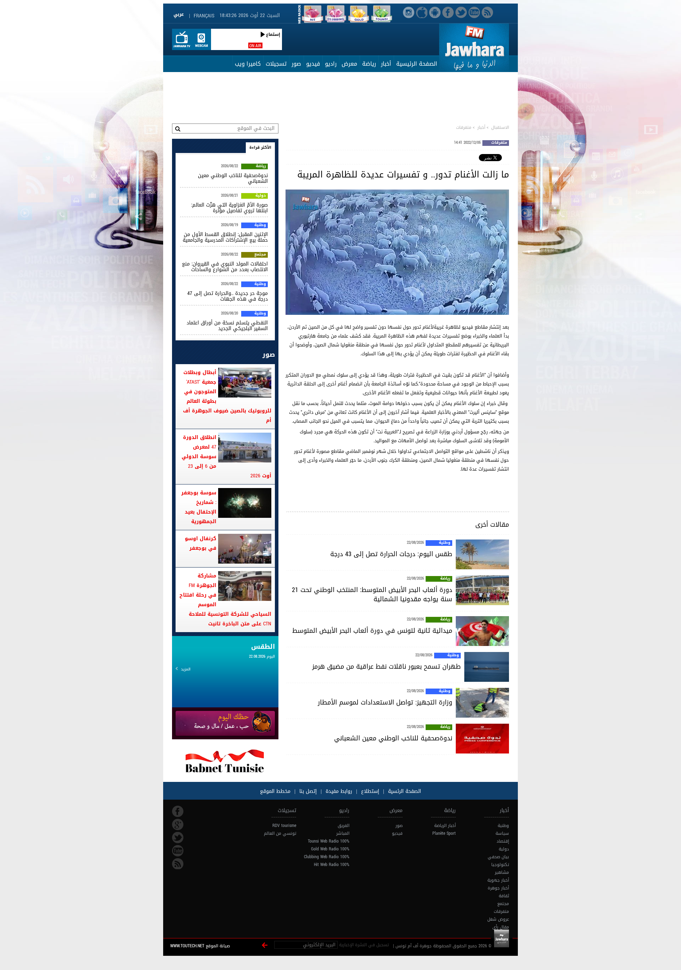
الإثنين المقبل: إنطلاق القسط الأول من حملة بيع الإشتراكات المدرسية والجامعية (225, 237)
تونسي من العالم (280, 833)
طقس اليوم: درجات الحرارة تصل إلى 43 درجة (391, 554)
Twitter (177, 837)
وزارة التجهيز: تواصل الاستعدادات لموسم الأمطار (385, 702)
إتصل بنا (307, 791)
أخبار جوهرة (498, 888)
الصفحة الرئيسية (416, 63)
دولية (260, 196)
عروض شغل (498, 919)
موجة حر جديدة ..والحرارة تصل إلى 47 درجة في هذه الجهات (227, 296)
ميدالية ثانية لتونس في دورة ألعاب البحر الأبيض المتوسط (372, 630)
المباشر (342, 833)
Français (204, 16)
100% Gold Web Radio (330, 849)
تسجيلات (276, 63)
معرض (349, 63)
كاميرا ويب (248, 63)
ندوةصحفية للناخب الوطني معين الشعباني (393, 738)
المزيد (185, 669)
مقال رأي (500, 927)
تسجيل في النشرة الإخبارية (364, 945)
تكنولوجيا (500, 864)
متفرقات (463, 127)
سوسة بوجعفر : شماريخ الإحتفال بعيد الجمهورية (198, 507)
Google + (177, 824)
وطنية (444, 543)
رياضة (369, 63)
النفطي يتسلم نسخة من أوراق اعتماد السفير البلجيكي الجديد (227, 325)
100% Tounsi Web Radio (328, 841)
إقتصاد (503, 841)
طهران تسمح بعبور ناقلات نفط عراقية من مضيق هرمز (386, 666)
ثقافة (504, 896)
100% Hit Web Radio (331, 864)
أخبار (386, 63)
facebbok (177, 811)
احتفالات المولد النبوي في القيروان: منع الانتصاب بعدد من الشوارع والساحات (225, 266)
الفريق (343, 825)
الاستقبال (500, 127)
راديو (331, 63)
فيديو (313, 63)
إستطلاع (369, 791)
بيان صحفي (498, 857)
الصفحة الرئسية (403, 791)
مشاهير (502, 872)
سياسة (502, 833)
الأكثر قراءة (260, 147)
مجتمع (260, 255)
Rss (177, 864)
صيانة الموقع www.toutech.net (200, 946)
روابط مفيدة (339, 791)
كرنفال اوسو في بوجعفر (200, 543)
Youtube (177, 850)
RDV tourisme (284, 825)
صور (296, 63)
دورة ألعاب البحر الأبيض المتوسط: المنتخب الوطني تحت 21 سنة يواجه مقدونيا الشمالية (372, 594)
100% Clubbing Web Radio (326, 857)
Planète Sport (444, 833)
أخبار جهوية (498, 880)
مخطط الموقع (275, 791)
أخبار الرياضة (445, 825)
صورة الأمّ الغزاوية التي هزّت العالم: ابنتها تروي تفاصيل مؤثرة (229, 207)
